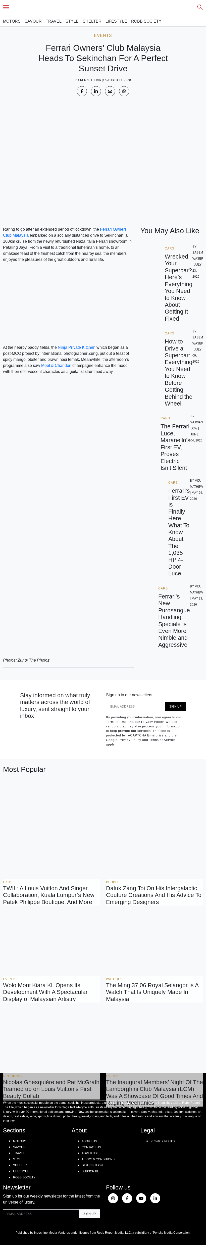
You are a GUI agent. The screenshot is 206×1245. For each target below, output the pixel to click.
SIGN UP (175, 706)
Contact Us (91, 1147)
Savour (33, 21)
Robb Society (146, 21)
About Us (89, 1141)
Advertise (90, 1153)
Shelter (92, 21)
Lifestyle (116, 21)
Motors (12, 21)
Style (72, 21)
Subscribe (90, 1171)
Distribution (92, 1165)
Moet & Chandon (56, 365)
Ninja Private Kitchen (76, 347)
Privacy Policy (162, 1141)
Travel (54, 21)
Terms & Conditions (98, 1159)
